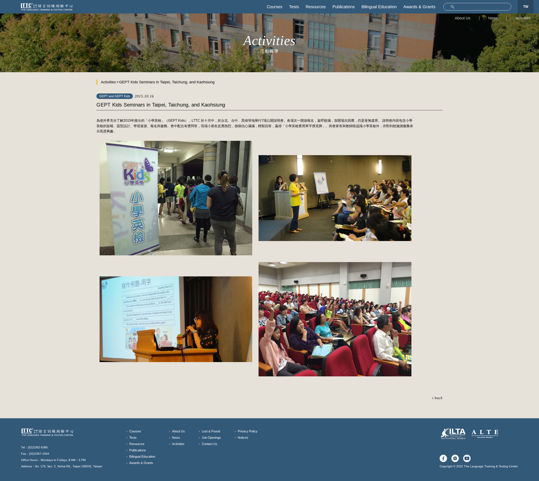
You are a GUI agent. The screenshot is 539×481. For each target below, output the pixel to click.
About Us (462, 18)
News (493, 18)
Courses (274, 7)
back (439, 398)
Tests (294, 7)
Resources (316, 7)
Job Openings (211, 437)
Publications (343, 7)
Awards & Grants (419, 7)
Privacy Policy (247, 431)
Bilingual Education (379, 7)
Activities (523, 18)
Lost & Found (211, 431)
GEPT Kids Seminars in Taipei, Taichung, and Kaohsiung (167, 82)
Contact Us (209, 444)
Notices (243, 437)
